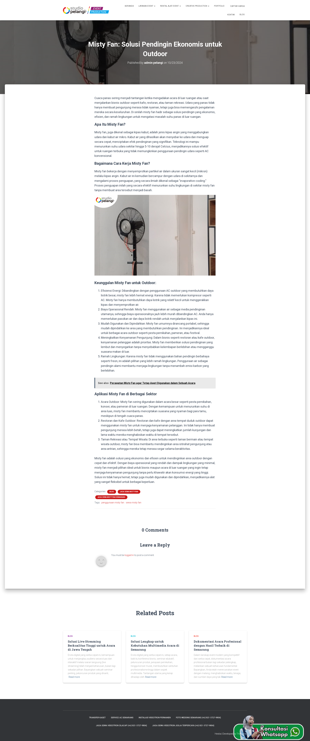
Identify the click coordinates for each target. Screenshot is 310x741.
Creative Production (197, 6)
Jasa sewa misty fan (129, 492)
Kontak (231, 15)
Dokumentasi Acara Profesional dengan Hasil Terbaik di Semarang (217, 645)
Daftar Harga (237, 6)
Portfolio (219, 6)
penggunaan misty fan (112, 502)
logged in (129, 555)
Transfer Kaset (97, 717)
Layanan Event (146, 6)
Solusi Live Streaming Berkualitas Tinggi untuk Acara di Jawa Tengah (91, 645)
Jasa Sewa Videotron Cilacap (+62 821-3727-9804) (121, 725)
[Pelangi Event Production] (86, 10)
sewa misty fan (133, 502)
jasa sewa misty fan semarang (111, 497)
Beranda (129, 6)
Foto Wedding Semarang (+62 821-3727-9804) (198, 717)
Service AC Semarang (122, 717)
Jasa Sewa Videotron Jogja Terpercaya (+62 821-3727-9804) (183, 725)
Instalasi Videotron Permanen (155, 717)
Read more (74, 677)
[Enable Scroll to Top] (304, 735)
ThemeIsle (242, 733)
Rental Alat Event (169, 6)
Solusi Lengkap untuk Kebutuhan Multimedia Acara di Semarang (155, 645)
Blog (242, 14)
